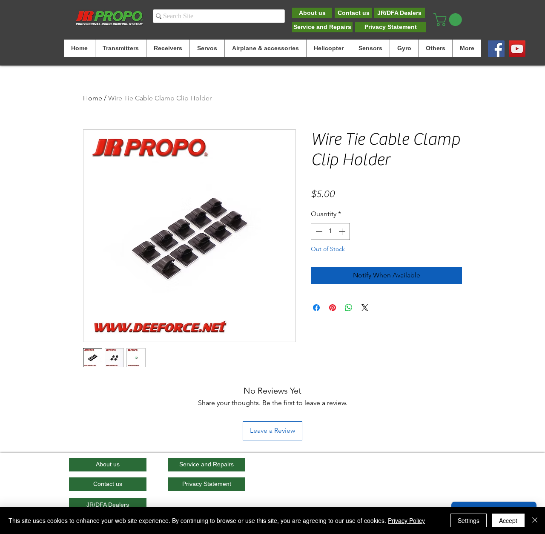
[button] (449, 19)
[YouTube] (517, 48)
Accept (508, 520)
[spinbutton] (330, 231)
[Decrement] (318, 231)
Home (92, 98)
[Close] (535, 520)
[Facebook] (496, 48)
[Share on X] (365, 308)
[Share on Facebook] (316, 308)
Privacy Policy (406, 520)
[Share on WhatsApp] (349, 308)
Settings (468, 520)
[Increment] (343, 231)
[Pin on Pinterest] (332, 308)
